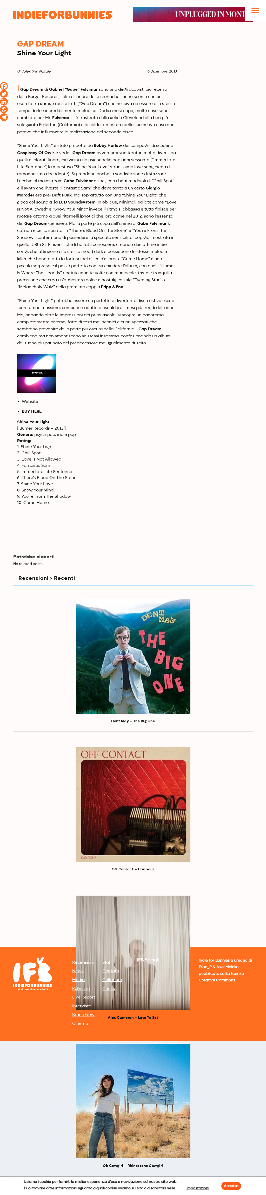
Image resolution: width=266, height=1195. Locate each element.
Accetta (231, 1186)
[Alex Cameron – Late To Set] (133, 953)
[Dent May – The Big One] (133, 656)
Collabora (112, 980)
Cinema (80, 1024)
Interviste (81, 1006)
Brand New (83, 1015)
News (78, 971)
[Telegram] (4, 117)
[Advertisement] (133, 906)
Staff (107, 963)
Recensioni (83, 963)
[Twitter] (4, 94)
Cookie (109, 989)
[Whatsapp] (4, 109)
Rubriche (81, 989)
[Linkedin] (4, 102)
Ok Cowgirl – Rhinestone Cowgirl (133, 1166)
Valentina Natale (36, 71)
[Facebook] (4, 86)
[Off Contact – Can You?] (133, 804)
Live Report (83, 997)
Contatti (110, 971)
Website (30, 402)
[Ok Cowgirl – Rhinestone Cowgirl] (133, 1101)
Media (78, 980)
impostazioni (198, 1188)
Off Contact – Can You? (133, 869)
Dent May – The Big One (133, 721)
